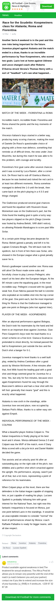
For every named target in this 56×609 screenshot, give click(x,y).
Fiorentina (42, 543)
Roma (13, 543)
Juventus (22, 543)
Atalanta (32, 543)
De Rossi (6, 548)
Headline (18, 15)
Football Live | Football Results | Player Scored (28, 608)
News (5, 15)
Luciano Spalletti (19, 548)
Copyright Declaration (12, 535)
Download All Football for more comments (28, 597)
